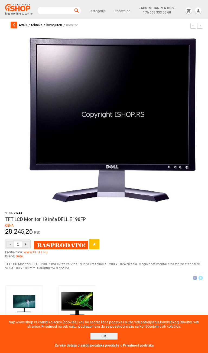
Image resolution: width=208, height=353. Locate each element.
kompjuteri (54, 25)
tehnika (36, 25)
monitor (72, 25)
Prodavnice (121, 11)
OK (104, 336)
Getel (20, 256)
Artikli (23, 25)
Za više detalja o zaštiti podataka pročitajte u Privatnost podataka (104, 345)
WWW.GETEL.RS (35, 252)
